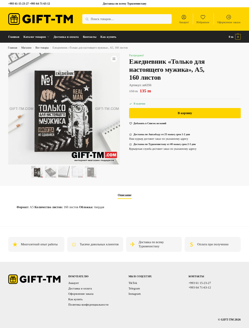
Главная (12, 47)
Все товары (42, 47)
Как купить (75, 299)
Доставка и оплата (80, 288)
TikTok (133, 283)
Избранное (202, 22)
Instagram (135, 293)
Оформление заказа (228, 22)
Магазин (26, 47)
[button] (235, 37)
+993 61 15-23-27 (200, 283)
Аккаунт (184, 22)
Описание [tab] (124, 195)
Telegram (134, 288)
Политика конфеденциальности (88, 304)
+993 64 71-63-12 (200, 287)
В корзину (185, 113)
